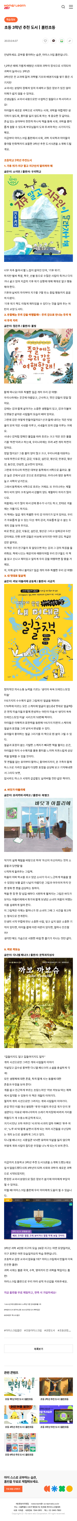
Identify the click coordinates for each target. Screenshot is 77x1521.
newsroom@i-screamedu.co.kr (45, 1504)
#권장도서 (50, 1330)
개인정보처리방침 (22, 1504)
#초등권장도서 (66, 1330)
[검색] (63, 7)
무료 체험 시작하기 (13, 1489)
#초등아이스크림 (33, 1330)
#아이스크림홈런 (13, 1330)
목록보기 (38, 1348)
